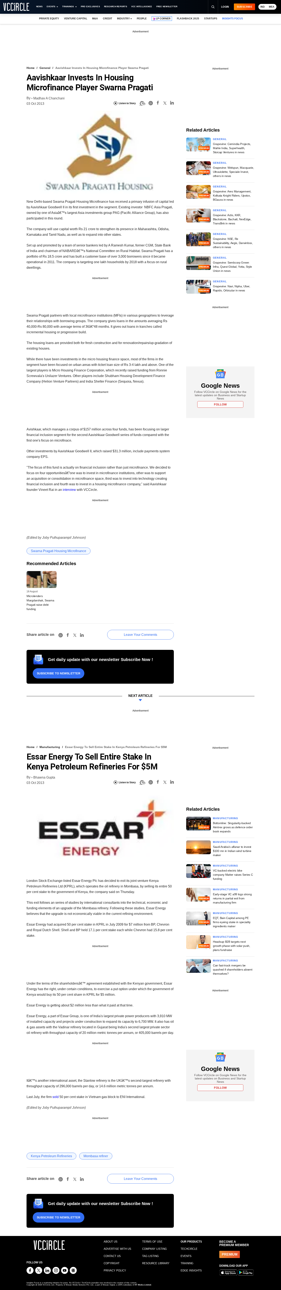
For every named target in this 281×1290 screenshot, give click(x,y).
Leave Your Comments (140, 634)
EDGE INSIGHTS (191, 1270)
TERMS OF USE (152, 1241)
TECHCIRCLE (189, 1248)
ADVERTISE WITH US (117, 1248)
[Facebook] (158, 103)
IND (262, 6)
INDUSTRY (123, 18)
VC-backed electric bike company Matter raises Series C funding (233, 874)
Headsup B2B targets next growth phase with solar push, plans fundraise (231, 946)
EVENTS (186, 1256)
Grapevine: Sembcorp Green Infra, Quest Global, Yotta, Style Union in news (232, 266)
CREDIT (107, 18)
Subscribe (244, 6)
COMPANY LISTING (154, 1248)
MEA (271, 6)
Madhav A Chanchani (49, 98)
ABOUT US (110, 1241)
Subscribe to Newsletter (58, 673)
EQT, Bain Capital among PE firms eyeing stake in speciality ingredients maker (232, 922)
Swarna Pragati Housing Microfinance (58, 551)
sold (55, 1097)
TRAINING (187, 1263)
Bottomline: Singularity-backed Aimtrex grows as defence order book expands (233, 827)
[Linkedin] (172, 103)
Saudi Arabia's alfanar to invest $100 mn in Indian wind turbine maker (232, 851)
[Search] (213, 7)
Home (31, 68)
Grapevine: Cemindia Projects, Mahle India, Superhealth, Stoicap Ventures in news (232, 148)
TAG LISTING (150, 1256)
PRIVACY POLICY (115, 1270)
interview (69, 489)
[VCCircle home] (16, 7)
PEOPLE (142, 18)
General (44, 68)
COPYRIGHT (112, 1263)
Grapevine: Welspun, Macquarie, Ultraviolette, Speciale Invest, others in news (233, 172)
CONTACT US (112, 1256)
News (39, 6)
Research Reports (115, 6)
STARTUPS (210, 18)
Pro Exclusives (90, 6)
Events (51, 6)
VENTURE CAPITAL (75, 18)
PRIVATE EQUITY (49, 18)
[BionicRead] (142, 103)
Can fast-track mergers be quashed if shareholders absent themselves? (232, 969)
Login (225, 6)
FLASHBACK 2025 (188, 18)
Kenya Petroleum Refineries (51, 1156)
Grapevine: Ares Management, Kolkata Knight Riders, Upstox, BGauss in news (232, 195)
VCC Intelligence (141, 6)
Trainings (68, 6)
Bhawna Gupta (44, 777)
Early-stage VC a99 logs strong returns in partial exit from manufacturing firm (232, 898)
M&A (95, 18)
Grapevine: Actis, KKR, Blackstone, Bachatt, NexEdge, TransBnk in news (232, 219)
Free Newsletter (167, 6)
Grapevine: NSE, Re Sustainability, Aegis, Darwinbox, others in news (233, 243)
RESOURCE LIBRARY (156, 1263)
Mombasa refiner (96, 1156)
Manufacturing (49, 747)
